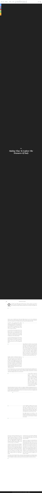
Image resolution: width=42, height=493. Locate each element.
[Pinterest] (0, 9)
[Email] (0, 12)
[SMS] (0, 11)
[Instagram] (0, 7)
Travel (21, 148)
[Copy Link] (0, 13)
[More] (0, 14)
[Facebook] (0, 4)
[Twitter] (0, 5)
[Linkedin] (0, 8)
